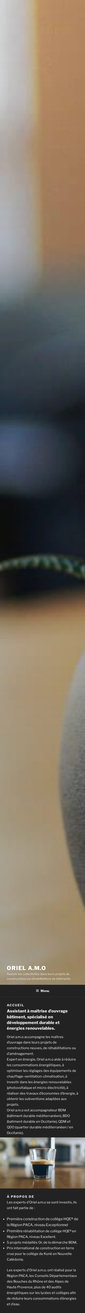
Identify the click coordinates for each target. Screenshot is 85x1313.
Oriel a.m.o (26, 968)
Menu (45, 991)
